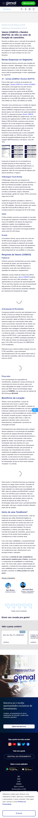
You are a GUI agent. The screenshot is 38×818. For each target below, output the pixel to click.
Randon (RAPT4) (16, 84)
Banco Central (19, 786)
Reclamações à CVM (19, 789)
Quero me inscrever (19, 726)
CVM (18, 781)
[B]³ (19, 776)
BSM (18, 779)
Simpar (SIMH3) (28, 114)
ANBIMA (19, 784)
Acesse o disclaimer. (8, 578)
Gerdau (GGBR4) (29, 84)
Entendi (19, 813)
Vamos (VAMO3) (24, 277)
